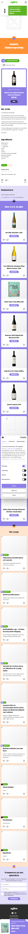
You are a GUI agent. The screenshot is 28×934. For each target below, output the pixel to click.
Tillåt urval (14, 490)
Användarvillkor (14, 916)
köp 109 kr (14, 236)
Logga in (3, 197)
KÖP (14, 101)
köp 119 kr (14, 272)
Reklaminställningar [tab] (22, 441)
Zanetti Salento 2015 (14, 404)
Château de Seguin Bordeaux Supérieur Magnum (15, 11)
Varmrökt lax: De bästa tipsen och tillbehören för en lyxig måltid (13, 668)
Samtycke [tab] (4, 441)
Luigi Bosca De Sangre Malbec (14, 371)
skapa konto (11, 197)
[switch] (24, 470)
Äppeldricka (7, 853)
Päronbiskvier (7, 820)
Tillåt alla (14, 485)
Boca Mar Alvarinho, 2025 (14, 233)
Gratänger (4, 165)
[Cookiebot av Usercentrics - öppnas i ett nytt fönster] (20, 437)
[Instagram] (15, 913)
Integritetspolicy (14, 918)
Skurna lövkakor (8, 787)
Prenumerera (14, 898)
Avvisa (14, 495)
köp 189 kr (14, 341)
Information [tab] (12, 441)
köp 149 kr (14, 515)
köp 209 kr (14, 305)
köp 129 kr (14, 408)
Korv (10, 165)
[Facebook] (12, 913)
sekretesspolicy (22, 892)
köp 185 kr (14, 374)
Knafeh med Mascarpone (11, 595)
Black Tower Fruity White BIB (14, 302)
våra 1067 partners (10, 448)
